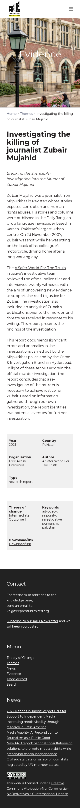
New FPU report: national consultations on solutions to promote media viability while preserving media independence (39, 748)
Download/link (20, 544)
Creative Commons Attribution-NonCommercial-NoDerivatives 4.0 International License (37, 788)
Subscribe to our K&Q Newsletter (32, 621)
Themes (13, 663)
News (11, 668)
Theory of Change (20, 658)
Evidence (14, 674)
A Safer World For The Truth (40, 268)
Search (12, 684)
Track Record (17, 679)
